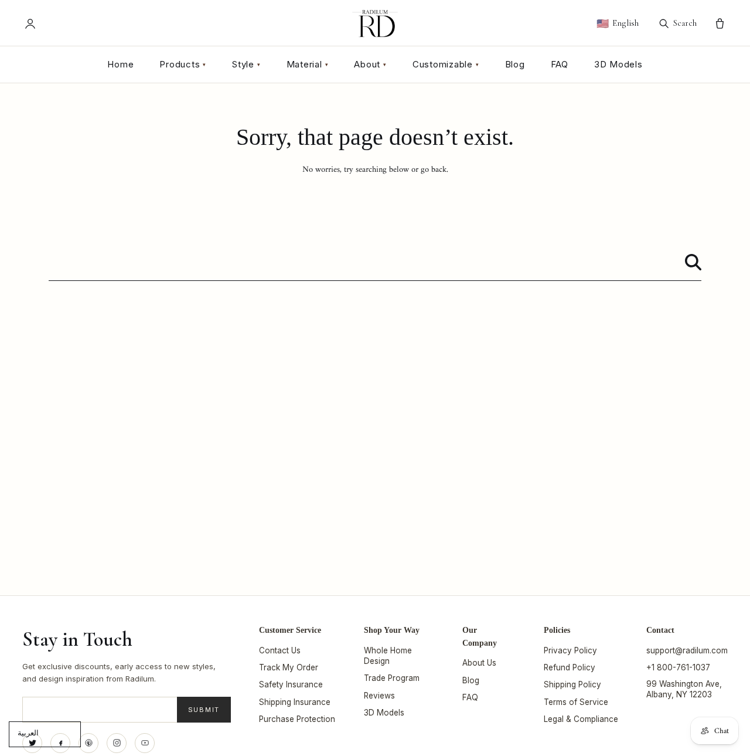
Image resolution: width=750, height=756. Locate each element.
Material (308, 64)
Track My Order (288, 667)
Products (182, 64)
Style (246, 64)
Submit (204, 710)
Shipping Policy (572, 684)
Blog (515, 64)
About (370, 64)
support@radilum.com (687, 650)
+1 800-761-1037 (678, 667)
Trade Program (392, 678)
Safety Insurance (291, 684)
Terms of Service (576, 702)
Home (120, 64)
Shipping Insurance (294, 702)
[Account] (30, 23)
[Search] (693, 262)
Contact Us (280, 650)
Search (685, 23)
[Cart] (720, 23)
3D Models (618, 64)
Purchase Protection (297, 719)
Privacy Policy (570, 650)
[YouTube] (145, 743)
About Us (479, 662)
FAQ (559, 64)
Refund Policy (569, 667)
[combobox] (375, 262)
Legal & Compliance (581, 719)
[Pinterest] (88, 743)
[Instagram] (117, 743)
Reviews (379, 695)
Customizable (445, 64)
